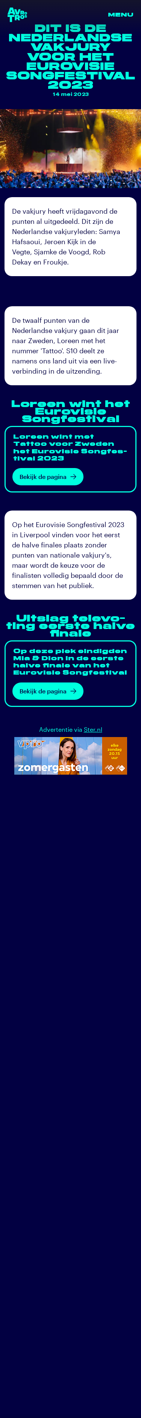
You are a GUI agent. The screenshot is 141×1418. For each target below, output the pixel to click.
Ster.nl (93, 729)
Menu (120, 15)
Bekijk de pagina (43, 476)
